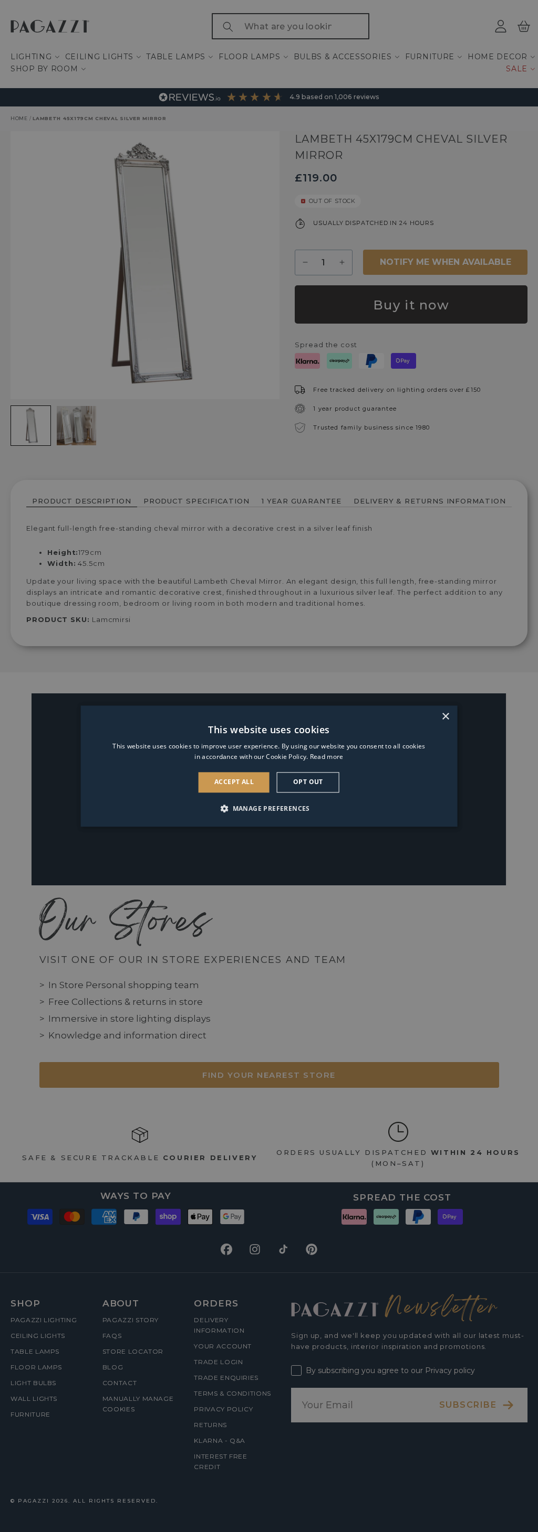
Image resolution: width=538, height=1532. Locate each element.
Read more (327, 756)
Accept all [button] (234, 782)
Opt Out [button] (308, 782)
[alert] (269, 766)
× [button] (445, 717)
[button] (269, 808)
